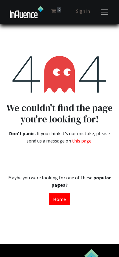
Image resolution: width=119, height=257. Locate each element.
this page (82, 141)
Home (59, 199)
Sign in (83, 11)
